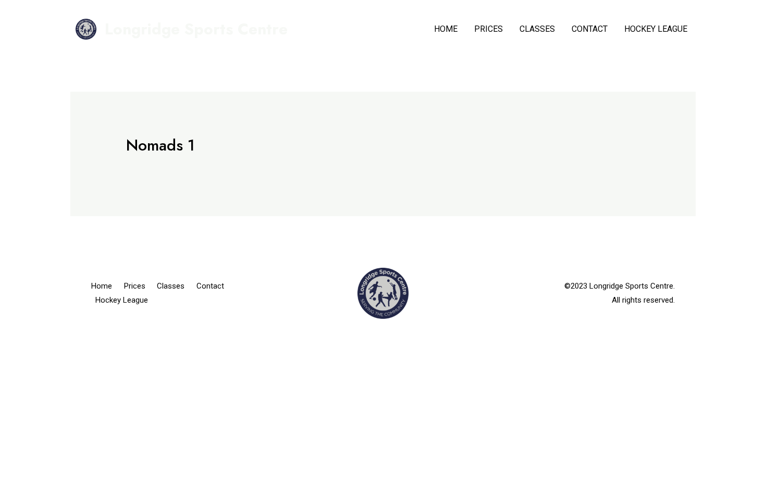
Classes (537, 29)
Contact (590, 29)
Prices (488, 29)
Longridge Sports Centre (196, 29)
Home (446, 29)
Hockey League (655, 29)
